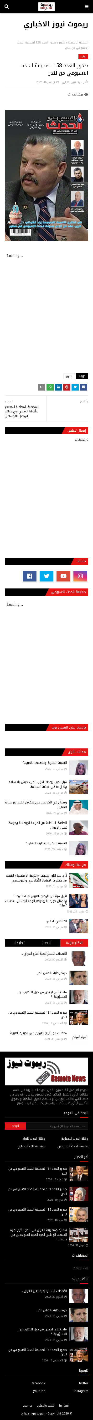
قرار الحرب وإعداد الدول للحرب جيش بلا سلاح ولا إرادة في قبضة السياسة (38, 784)
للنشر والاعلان (45, 1405)
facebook (38, 1383)
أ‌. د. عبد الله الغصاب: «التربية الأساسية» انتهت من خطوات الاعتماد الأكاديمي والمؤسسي (36, 878)
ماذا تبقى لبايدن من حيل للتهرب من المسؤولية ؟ (43, 994)
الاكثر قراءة (74, 943)
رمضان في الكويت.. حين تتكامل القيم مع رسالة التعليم (36, 804)
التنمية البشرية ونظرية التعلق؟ (46, 843)
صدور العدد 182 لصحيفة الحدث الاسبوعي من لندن (37, 1211)
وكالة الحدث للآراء (34, 1139)
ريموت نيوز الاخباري (56, 24)
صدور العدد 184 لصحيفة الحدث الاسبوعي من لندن (37, 1015)
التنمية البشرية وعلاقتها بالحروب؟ (44, 763)
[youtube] (63, 576)
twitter (83, 1383)
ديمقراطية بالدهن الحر (52, 973)
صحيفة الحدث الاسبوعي (72, 1146)
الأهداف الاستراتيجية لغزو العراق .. (44, 954)
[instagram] (80, 576)
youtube (39, 1391)
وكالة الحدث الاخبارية (74, 1139)
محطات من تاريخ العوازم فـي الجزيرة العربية (38, 1033)
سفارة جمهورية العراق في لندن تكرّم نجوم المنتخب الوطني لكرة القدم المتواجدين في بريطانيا (38, 1234)
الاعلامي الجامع (57, 921)
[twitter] (46, 576)
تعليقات (19, 943)
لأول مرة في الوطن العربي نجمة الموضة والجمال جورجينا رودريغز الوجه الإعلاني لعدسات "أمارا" (36, 900)
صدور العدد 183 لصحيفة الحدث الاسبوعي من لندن (37, 1191)
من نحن (27, 1405)
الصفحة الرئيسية (78, 42)
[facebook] (29, 576)
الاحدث (46, 943)
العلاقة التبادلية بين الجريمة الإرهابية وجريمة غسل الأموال (38, 825)
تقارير (62, 42)
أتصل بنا (64, 1405)
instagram (81, 1391)
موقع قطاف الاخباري (31, 1146)
